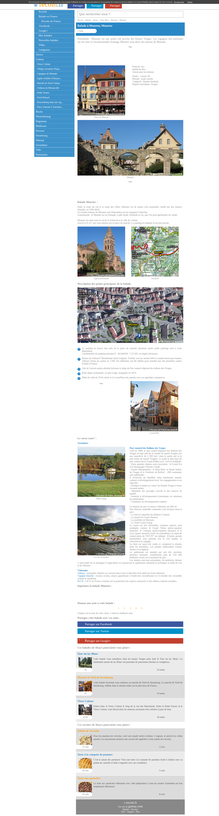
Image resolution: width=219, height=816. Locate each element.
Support (130, 812)
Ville (38, 149)
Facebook (44, 25)
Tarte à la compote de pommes (95, 754)
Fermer (190, 2)
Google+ (43, 30)
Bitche (39, 111)
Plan (138, 812)
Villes (41, 44)
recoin (51, 4)
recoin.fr (131, 802)
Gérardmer (41, 145)
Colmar (40, 59)
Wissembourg (43, 116)
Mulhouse (41, 125)
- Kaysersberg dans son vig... (49, 102)
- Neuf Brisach (43, 97)
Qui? (123, 812)
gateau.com (135, 806)
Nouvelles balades (48, 40)
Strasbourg (41, 135)
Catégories (44, 49)
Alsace (39, 54)
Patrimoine (42, 154)
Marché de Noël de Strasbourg (95, 677)
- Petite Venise (42, 92)
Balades (126, 809)
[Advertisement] (130, 55)
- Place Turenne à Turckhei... (49, 107)
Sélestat (40, 140)
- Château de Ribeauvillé (47, 88)
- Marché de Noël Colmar (48, 83)
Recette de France (51, 21)
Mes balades (45, 35)
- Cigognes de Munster (46, 73)
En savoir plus (179, 2)
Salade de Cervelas (88, 730)
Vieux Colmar (85, 701)
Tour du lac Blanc (87, 653)
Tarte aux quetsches (88, 778)
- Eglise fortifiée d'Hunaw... (49, 78)
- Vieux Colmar (43, 64)
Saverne (40, 130)
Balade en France (47, 16)
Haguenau (41, 121)
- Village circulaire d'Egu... (48, 69)
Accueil (42, 11)
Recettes (134, 809)
